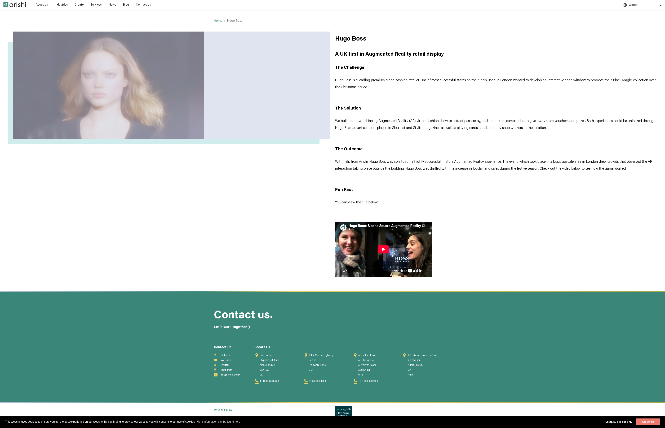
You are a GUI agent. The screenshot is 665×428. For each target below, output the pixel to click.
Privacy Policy (223, 410)
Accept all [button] (648, 421)
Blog (126, 4)
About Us (42, 4)
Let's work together (230, 327)
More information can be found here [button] (218, 421)
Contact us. (243, 315)
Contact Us (143, 4)
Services (96, 4)
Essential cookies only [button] (618, 421)
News (112, 4)
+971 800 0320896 (368, 381)
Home (218, 21)
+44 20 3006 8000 (269, 381)
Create (79, 4)
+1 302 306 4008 (317, 381)
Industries (61, 4)
